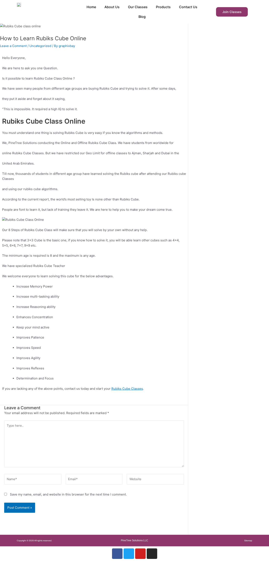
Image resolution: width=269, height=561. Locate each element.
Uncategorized (40, 46)
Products (163, 7)
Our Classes (138, 7)
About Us (112, 7)
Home (91, 7)
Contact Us (188, 7)
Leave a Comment (13, 46)
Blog (142, 16)
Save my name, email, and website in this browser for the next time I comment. (68, 494)
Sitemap (248, 540)
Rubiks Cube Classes (127, 389)
